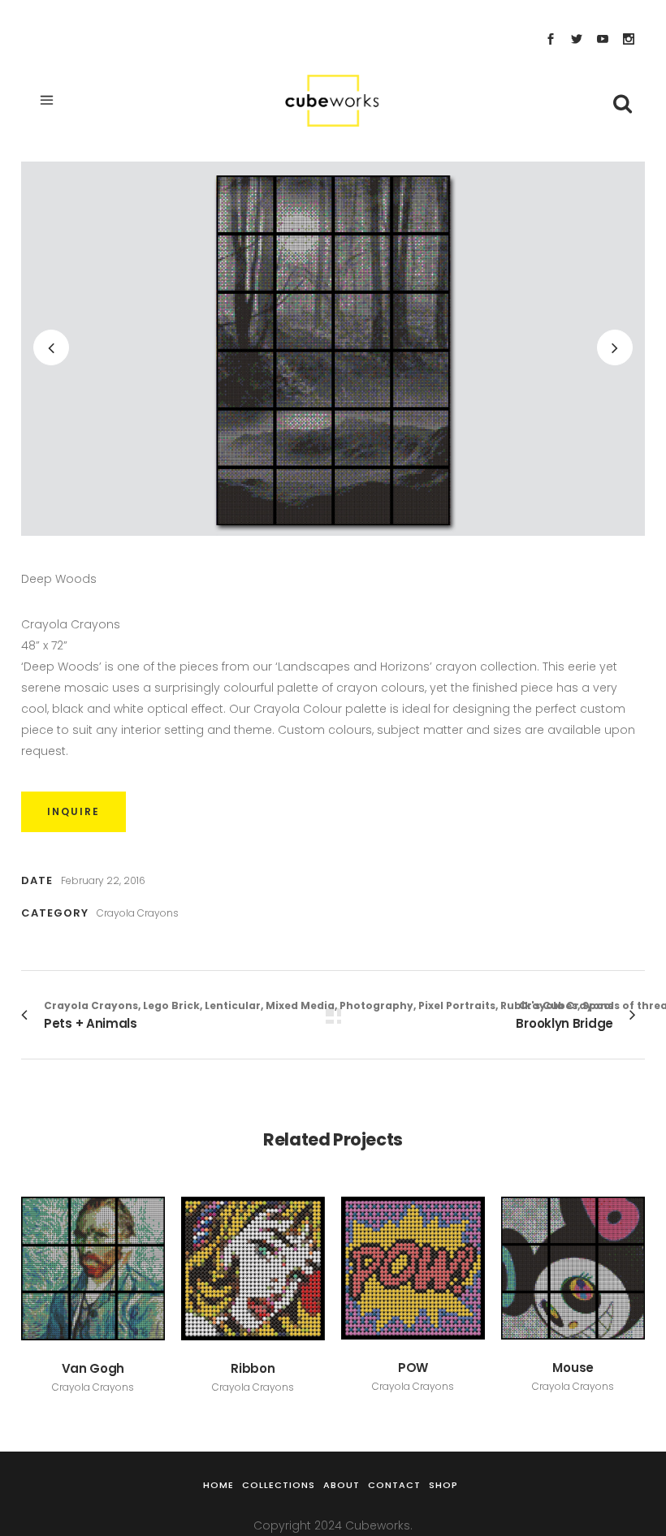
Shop (443, 1484)
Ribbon (253, 1368)
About (341, 1484)
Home (218, 1484)
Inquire (73, 811)
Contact (394, 1484)
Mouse (573, 1367)
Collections (278, 1484)
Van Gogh (93, 1368)
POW (413, 1367)
